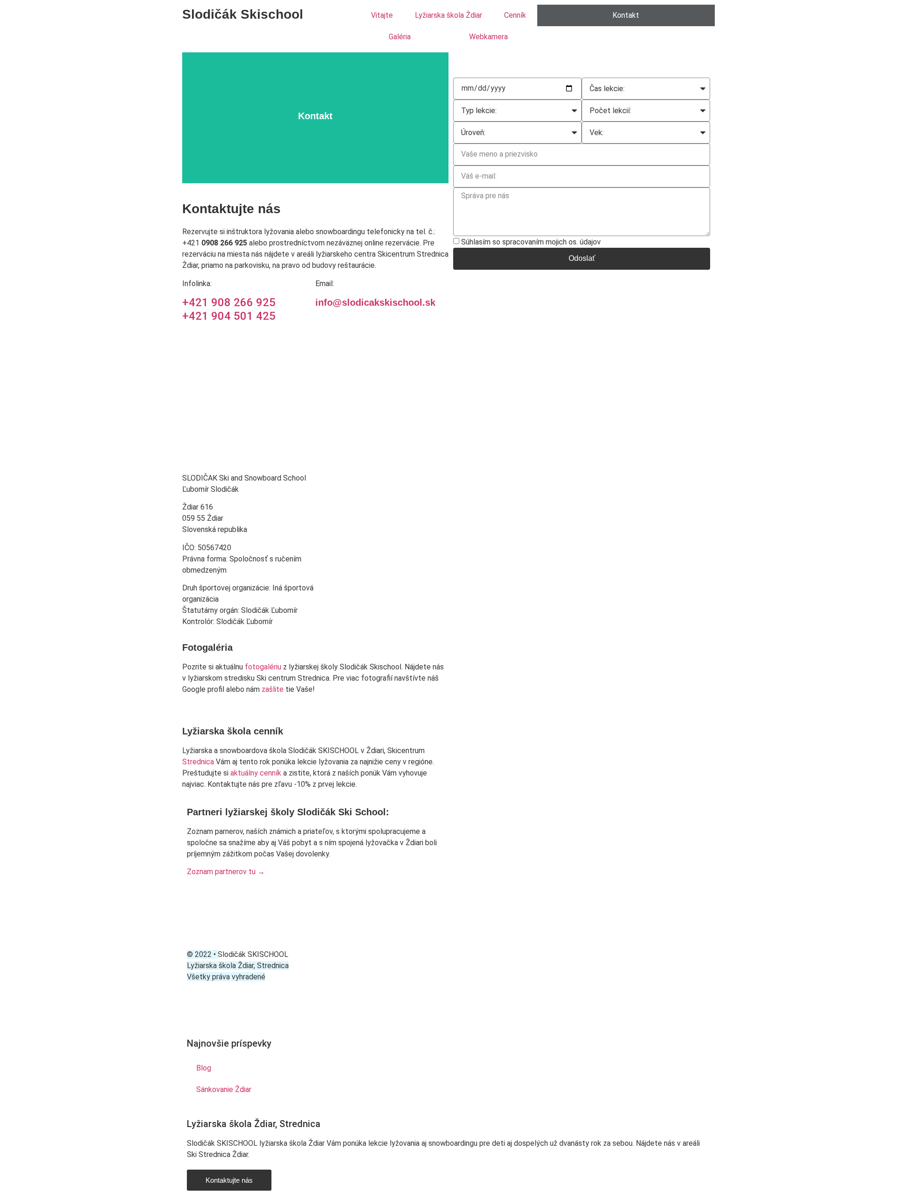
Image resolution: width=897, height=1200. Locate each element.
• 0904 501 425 (502, 62)
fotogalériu (263, 666)
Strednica (199, 761)
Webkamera (488, 36)
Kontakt (625, 15)
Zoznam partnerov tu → (226, 871)
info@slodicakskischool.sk (375, 302)
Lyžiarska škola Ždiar (448, 15)
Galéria (400, 36)
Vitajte (382, 15)
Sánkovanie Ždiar (223, 1089)
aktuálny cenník (256, 773)
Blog (203, 1067)
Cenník (515, 15)
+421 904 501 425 (229, 316)
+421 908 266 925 (229, 302)
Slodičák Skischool (242, 14)
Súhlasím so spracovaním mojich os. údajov (531, 241)
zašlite (273, 689)
